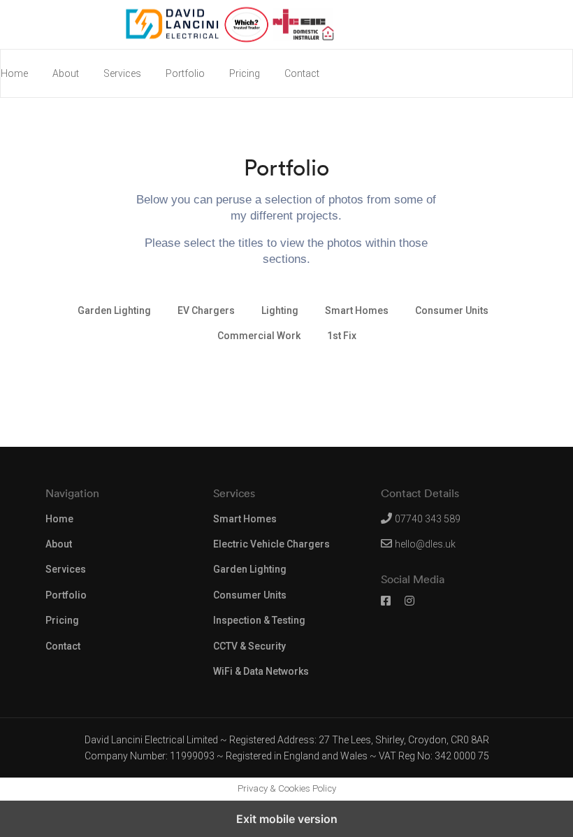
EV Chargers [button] (206, 310)
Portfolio (185, 73)
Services (122, 73)
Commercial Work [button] (258, 335)
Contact (301, 73)
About (65, 73)
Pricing (244, 73)
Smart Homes (245, 518)
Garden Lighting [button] (114, 310)
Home (14, 73)
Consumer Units (249, 595)
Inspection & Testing (259, 620)
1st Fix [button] (341, 335)
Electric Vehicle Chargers (271, 544)
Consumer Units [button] (451, 310)
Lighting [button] (279, 310)
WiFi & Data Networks (261, 671)
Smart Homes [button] (357, 310)
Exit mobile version (287, 819)
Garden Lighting (249, 569)
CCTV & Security (249, 646)
